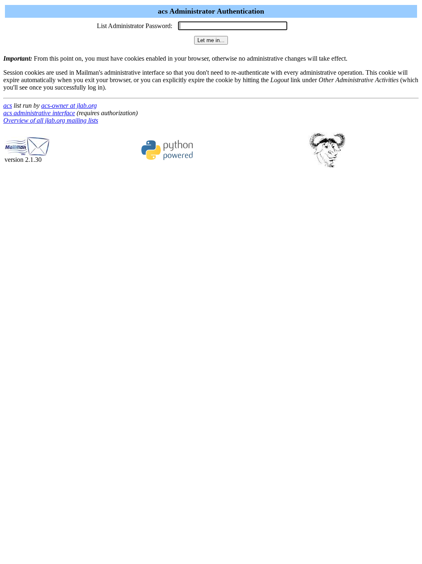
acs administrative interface (39, 112)
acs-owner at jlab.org (69, 105)
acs (7, 105)
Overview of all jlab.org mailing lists (50, 120)
